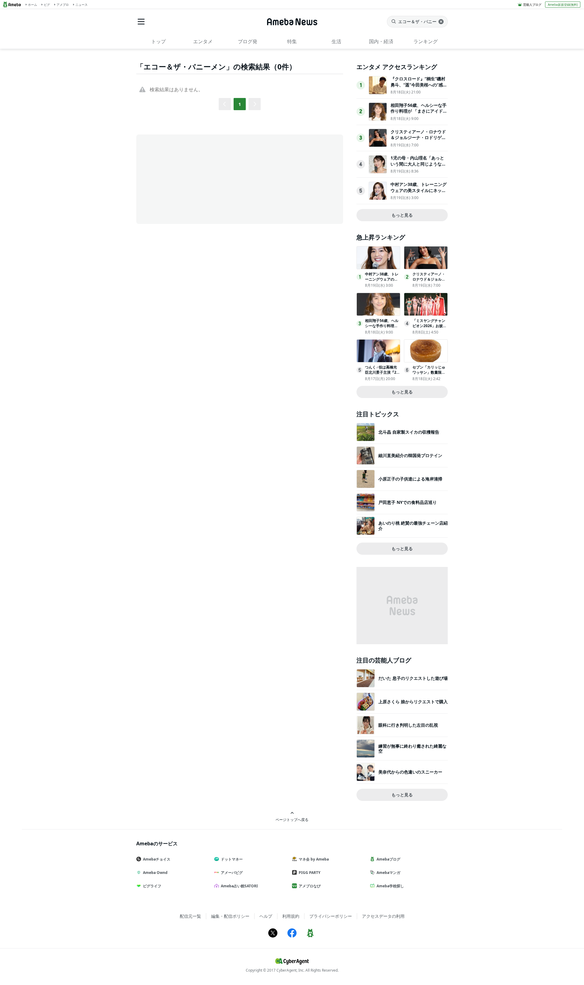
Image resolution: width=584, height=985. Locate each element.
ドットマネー (232, 859)
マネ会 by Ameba (314, 859)
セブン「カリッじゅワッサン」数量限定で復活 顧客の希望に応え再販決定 (429, 375)
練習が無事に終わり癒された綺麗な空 (412, 748)
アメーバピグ (232, 872)
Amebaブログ (388, 859)
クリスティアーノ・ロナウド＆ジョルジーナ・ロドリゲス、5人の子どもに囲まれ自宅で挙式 (418, 140)
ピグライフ (152, 886)
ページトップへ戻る (292, 819)
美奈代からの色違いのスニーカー (410, 772)
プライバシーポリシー (330, 916)
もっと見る (402, 215)
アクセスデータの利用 (383, 916)
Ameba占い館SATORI (239, 886)
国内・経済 (381, 41)
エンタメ (203, 41)
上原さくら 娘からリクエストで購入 (413, 701)
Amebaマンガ (388, 872)
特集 (292, 41)
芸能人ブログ (532, 4)
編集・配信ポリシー (230, 916)
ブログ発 (247, 41)
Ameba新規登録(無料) (563, 4)
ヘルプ (265, 916)
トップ (158, 41)
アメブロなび (310, 886)
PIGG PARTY (309, 872)
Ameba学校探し (390, 886)
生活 (336, 41)
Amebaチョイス (156, 859)
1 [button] (239, 104)
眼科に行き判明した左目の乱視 (408, 725)
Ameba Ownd (155, 872)
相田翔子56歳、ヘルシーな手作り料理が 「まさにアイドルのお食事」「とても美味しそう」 (419, 114)
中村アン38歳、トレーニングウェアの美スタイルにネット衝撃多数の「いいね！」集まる (419, 193)
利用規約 (290, 916)
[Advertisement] (191, 179)
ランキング (425, 41)
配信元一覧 (190, 916)
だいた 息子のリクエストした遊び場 (413, 678)
